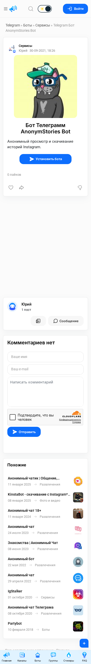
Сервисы (42, 25)
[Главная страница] (13, 9)
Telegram (13, 25)
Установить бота (49, 159)
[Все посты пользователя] (38, 321)
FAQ (84, 660)
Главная (6, 660)
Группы (53, 660)
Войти (79, 9)
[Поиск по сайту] (31, 9)
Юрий (26, 304)
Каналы (22, 660)
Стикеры (68, 660)
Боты (27, 25)
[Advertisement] (45, 246)
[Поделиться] (21, 187)
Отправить (27, 432)
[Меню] (6, 9)
